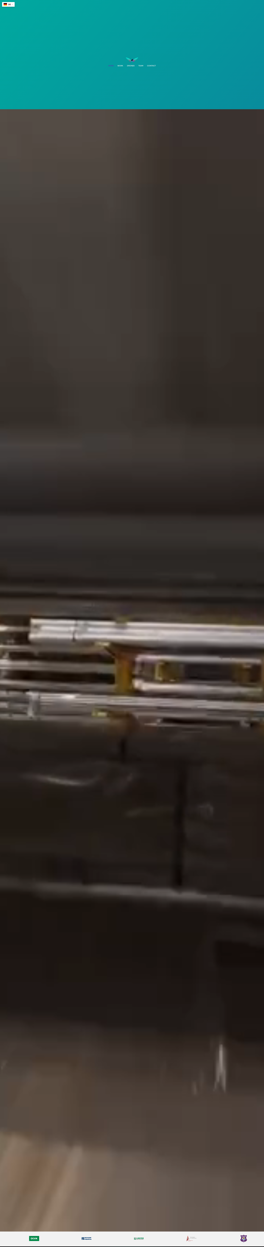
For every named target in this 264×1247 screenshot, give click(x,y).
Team (140, 66)
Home (111, 66)
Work (120, 66)
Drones (131, 66)
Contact (151, 66)
